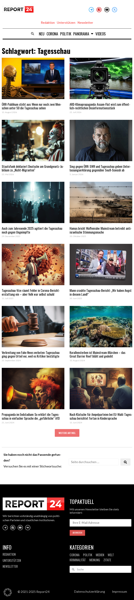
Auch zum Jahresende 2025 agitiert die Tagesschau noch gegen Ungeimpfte (32, 230)
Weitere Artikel (67, 433)
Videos (100, 33)
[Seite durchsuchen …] (94, 462)
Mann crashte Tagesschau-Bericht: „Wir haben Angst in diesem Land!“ (101, 292)
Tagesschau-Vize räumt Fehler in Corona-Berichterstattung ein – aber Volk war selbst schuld (31, 292)
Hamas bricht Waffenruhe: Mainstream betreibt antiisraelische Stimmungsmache (101, 230)
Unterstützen (66, 22)
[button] (32, 33)
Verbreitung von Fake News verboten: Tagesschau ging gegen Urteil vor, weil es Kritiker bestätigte (30, 354)
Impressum (119, 591)
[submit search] (125, 462)
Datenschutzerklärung (89, 591)
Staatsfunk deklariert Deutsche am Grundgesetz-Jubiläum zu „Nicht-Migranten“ (33, 168)
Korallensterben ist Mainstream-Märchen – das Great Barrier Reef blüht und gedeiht (97, 354)
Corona (52, 33)
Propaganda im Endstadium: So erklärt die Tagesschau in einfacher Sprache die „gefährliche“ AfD (31, 416)
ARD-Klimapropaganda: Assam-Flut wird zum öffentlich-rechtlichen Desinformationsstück (100, 106)
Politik (65, 33)
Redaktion (48, 22)
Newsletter (85, 22)
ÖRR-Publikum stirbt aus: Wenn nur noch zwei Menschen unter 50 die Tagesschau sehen (31, 106)
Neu (41, 33)
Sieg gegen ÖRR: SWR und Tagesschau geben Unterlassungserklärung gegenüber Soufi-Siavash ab (100, 168)
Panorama (81, 33)
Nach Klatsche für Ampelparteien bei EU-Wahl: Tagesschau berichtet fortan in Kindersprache (101, 416)
